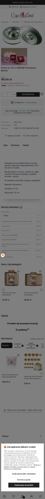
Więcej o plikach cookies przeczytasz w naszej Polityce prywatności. (22, 467)
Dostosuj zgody (23, 480)
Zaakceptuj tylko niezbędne (24, 474)
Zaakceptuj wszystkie (23, 485)
